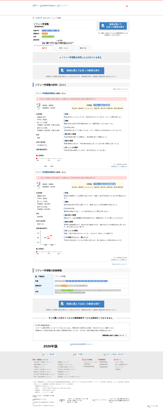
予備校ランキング (39, 367)
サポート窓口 (119, 362)
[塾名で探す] (57, 13)
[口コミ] (89, 13)
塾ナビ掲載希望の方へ (122, 364)
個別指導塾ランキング (40, 364)
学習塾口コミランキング (65, 364)
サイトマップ (119, 367)
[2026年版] (81, 344)
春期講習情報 (103, 362)
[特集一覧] (105, 13)
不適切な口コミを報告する (119, 166)
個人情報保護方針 (44, 402)
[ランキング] (73, 13)
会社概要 (35, 402)
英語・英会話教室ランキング (42, 376)
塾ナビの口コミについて (120, 89)
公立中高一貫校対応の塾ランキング (44, 374)
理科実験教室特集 (88, 366)
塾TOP (44, 48)
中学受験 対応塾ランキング (66, 367)
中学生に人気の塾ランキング (66, 369)
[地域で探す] (41, 13)
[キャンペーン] (122, 13)
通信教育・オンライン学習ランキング (69, 376)
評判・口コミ (63, 48)
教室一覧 (83, 48)
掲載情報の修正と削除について (113, 335)
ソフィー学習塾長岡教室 (45, 93)
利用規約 (118, 369)
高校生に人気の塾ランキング (42, 372)
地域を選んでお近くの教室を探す (115, 25)
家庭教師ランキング (64, 372)
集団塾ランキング (63, 362)
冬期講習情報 (103, 367)
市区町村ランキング (64, 374)
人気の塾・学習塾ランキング (42, 362)
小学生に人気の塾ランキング (42, 369)
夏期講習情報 (103, 364)
